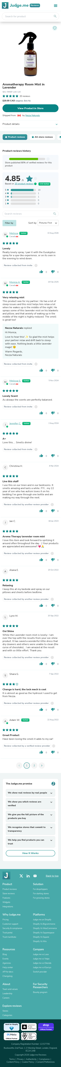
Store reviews (9, 893)
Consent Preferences (45, 1062)
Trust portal (8, 932)
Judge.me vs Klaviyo (42, 967)
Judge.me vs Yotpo (41, 958)
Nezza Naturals (32, 115)
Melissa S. (15, 381)
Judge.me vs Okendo (42, 963)
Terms (12, 1059)
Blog (5, 954)
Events (5, 958)
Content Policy (13, 1062)
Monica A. (14, 282)
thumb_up (41, 272)
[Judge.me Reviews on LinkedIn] (28, 876)
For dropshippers (40, 889)
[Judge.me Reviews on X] (21, 876)
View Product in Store (30, 108)
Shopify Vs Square (41, 937)
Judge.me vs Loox (41, 954)
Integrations (8, 906)
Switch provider (40, 971)
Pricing (6, 919)
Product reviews (10, 889)
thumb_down (53, 272)
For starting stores (41, 893)
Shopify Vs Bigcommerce (44, 924)
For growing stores (41, 898)
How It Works (30, 853)
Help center (8, 967)
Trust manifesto (9, 937)
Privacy (20, 1059)
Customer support (10, 924)
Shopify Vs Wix (40, 941)
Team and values (10, 989)
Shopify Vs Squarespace (43, 932)
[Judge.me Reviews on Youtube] (35, 876)
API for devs (8, 971)
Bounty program (40, 992)
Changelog (8, 976)
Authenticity (31, 1059)
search (55, 16)
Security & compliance (12, 928)
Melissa (13, 233)
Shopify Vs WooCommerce (45, 928)
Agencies (7, 963)
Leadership (7, 993)
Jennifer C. (15, 423)
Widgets (6, 902)
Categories (7, 1015)
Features (6, 898)
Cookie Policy (28, 1062)
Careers (6, 998)
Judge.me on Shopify (42, 919)
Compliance (44, 1059)
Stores (5, 1011)
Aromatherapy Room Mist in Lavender (24, 86)
